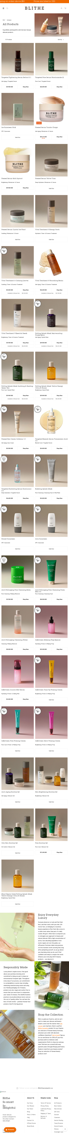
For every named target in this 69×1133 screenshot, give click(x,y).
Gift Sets (57, 1112)
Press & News (31, 1114)
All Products (9, 19)
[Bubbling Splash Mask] (51, 470)
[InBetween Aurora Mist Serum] (17, 671)
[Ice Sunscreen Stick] (17, 109)
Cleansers (57, 1117)
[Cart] (65, 8)
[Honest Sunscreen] (17, 520)
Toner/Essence (58, 1123)
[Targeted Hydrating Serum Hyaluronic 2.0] (17, 470)
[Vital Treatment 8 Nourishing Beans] (51, 262)
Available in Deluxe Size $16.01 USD (51, 346)
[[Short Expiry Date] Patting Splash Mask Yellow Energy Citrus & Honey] (17, 876)
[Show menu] (4, 8)
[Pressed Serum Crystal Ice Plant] (17, 211)
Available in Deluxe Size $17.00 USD (51, 293)
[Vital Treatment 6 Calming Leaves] (17, 262)
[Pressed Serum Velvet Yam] (51, 160)
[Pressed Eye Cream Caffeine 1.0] (17, 421)
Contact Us (30, 1120)
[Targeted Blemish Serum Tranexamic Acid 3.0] (51, 421)
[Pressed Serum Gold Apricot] (17, 160)
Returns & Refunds (44, 1117)
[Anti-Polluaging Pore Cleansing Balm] (17, 571)
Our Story (30, 1103)
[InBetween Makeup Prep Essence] (51, 621)
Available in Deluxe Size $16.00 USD (18, 346)
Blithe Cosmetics (43, 1028)
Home (4, 19)
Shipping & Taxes (46, 1113)
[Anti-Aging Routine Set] (17, 773)
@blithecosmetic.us (45, 1088)
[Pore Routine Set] (51, 824)
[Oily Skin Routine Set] (17, 824)
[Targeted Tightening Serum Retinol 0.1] (17, 59)
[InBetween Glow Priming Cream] (51, 722)
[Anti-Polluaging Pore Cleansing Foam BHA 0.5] (51, 571)
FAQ (28, 1117)
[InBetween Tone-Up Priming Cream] (51, 671)
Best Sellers (58, 1106)
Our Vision (30, 1109)
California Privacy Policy (46, 1109)
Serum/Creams (58, 1126)
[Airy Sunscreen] (51, 520)
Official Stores (31, 1123)
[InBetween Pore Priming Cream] (17, 722)
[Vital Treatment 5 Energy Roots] (51, 211)
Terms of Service (46, 1103)
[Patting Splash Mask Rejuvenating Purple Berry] (51, 315)
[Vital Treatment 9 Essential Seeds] (17, 315)
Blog (28, 1112)
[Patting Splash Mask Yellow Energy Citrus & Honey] (51, 368)
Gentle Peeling (58, 1120)
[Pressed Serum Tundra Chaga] (51, 109)
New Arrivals (58, 1109)
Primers (56, 1129)
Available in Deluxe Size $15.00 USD (18, 293)
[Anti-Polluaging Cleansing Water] (17, 621)
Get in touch (56, 1035)
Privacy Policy (45, 1106)
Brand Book (30, 1126)
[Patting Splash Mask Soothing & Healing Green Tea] (17, 368)
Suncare (56, 1114)
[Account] (61, 8)
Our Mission (30, 1106)
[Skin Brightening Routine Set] (51, 773)
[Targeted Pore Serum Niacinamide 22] (51, 59)
